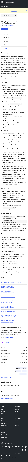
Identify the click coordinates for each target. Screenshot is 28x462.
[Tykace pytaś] (15, 15)
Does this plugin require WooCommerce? (11, 282)
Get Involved (18, 418)
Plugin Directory (5, 6)
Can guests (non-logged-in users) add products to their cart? (9, 316)
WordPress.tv (5, 425)
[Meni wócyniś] (26, 2)
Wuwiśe (5, 44)
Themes (17, 409)
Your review (4, 388)
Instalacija (5, 41)
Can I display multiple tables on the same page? (7, 306)
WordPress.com (6, 430)
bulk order (18, 368)
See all (25, 388)
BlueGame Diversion (9, 25)
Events (16, 420)
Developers (4, 423)
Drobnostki (5, 34)
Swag (17, 425)
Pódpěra (5, 48)
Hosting (3, 411)
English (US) (24, 365)
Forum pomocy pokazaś (7, 398)
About (2, 406)
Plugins (16, 411)
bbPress (4, 434)
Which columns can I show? (8, 297)
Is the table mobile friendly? (8, 311)
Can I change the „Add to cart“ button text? (7, 301)
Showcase (17, 406)
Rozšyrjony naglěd (6, 377)
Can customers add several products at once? (7, 292)
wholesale (24, 371)
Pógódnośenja (6, 37)
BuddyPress (5, 437)
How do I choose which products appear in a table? (8, 287)
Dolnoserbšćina (8, 443)
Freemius (6, 342)
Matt (3, 432)
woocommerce (23, 373)
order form (24, 368)
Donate (17, 423)
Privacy (3, 414)
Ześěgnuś (4, 29)
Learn (2, 418)
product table (18, 371)
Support (3, 420)
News (2, 409)
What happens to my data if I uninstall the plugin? (7, 321)
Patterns (17, 414)
